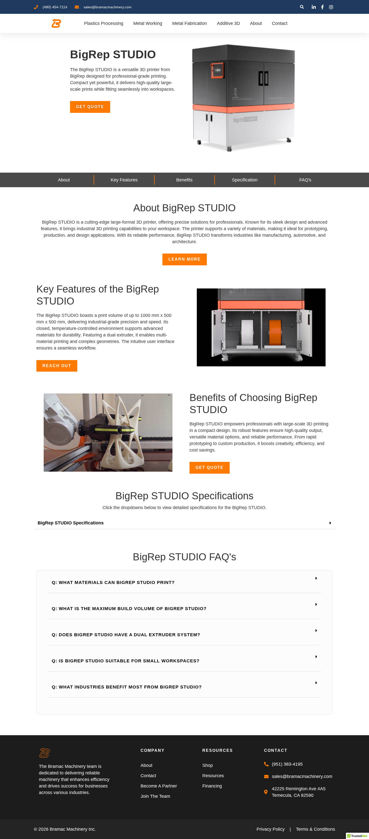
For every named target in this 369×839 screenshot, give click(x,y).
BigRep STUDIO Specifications (71, 522)
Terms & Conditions (315, 829)
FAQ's (305, 179)
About (256, 23)
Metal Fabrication (189, 23)
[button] (302, 7)
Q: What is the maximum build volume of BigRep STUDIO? (129, 608)
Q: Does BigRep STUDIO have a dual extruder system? (126, 634)
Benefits (184, 179)
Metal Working (147, 23)
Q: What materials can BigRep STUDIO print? (113, 582)
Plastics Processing (103, 23)
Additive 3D (228, 23)
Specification (245, 179)
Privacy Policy (271, 829)
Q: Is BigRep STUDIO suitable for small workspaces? (126, 660)
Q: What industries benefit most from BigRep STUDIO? (127, 686)
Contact (279, 23)
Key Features (124, 179)
